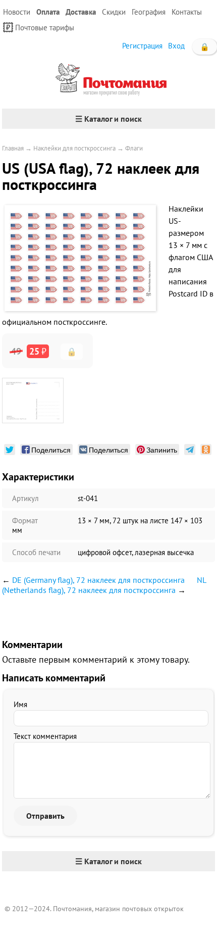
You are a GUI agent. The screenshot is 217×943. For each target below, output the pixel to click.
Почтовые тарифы (44, 27)
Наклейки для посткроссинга (74, 148)
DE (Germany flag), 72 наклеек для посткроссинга (98, 580)
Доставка (81, 12)
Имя (20, 704)
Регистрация (142, 46)
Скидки (114, 12)
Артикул (25, 498)
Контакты (187, 12)
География (149, 12)
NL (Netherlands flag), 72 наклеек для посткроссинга (104, 585)
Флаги (134, 148)
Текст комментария (45, 736)
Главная (13, 148)
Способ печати (36, 552)
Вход (176, 46)
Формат (25, 520)
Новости (16, 12)
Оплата (48, 12)
